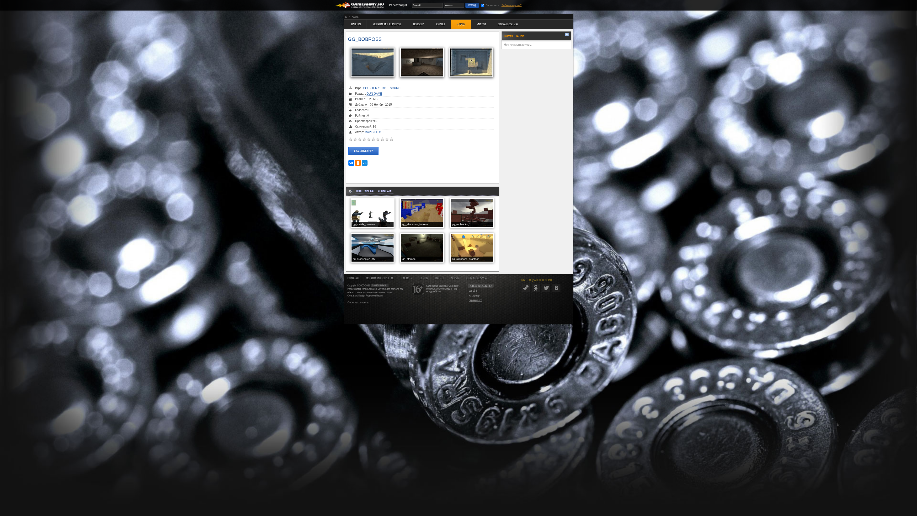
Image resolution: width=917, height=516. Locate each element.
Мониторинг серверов (380, 278)
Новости (406, 278)
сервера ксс (475, 300)
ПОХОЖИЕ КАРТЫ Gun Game (374, 191)
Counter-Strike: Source (382, 88)
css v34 (473, 290)
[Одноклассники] (358, 163)
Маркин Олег (375, 132)
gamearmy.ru (379, 285)
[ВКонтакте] (351, 163)
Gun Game (374, 93)
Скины (424, 278)
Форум (455, 278)
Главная (353, 278)
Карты (439, 278)
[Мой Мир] (365, 163)
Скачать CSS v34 (476, 278)
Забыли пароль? (511, 5)
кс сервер (474, 295)
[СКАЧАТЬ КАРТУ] (363, 146)
